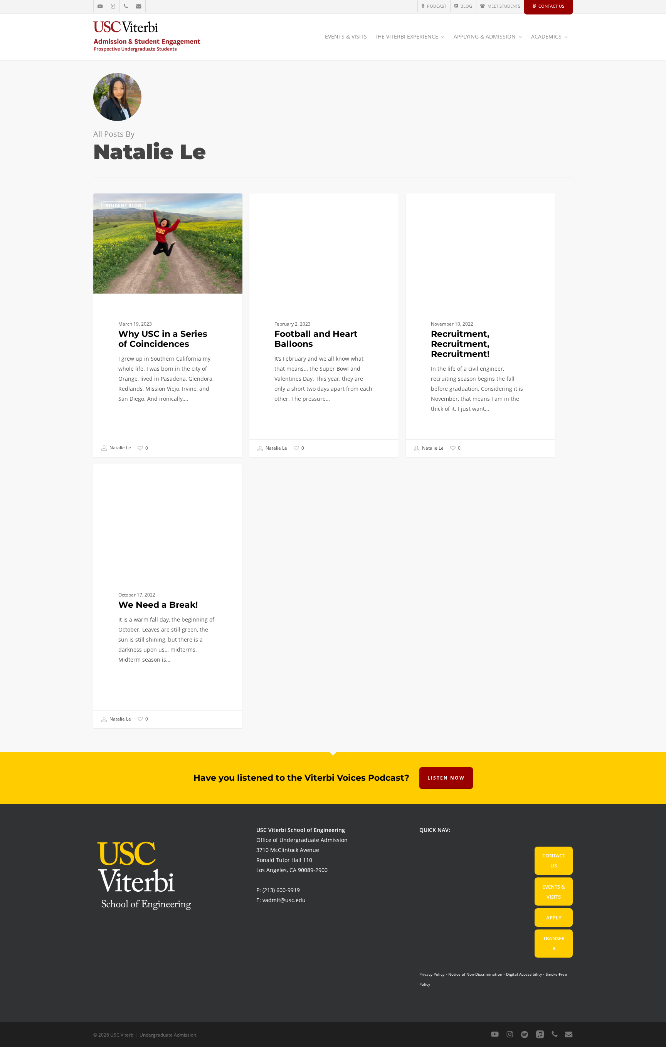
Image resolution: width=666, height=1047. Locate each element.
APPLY (554, 917)
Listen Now (446, 778)
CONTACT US (553, 860)
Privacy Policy (431, 974)
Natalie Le (119, 448)
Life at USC (275, 205)
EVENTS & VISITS (553, 891)
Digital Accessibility (524, 974)
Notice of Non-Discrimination (475, 974)
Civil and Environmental (451, 205)
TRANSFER (553, 943)
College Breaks (126, 476)
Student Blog (123, 205)
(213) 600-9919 (281, 890)
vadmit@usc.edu (284, 900)
